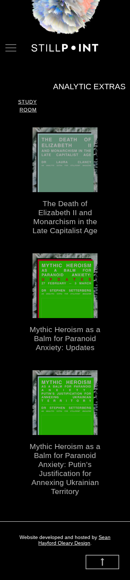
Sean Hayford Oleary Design (74, 540)
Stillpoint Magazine (65, 47)
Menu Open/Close (10, 47)
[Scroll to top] (102, 562)
